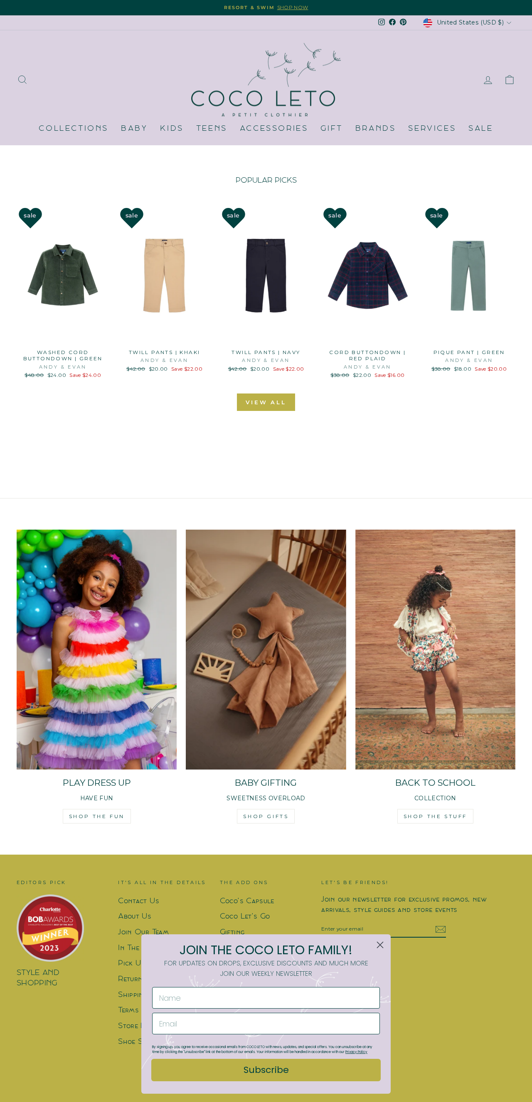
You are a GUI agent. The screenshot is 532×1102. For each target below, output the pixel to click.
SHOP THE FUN (97, 816)
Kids (171, 128)
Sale (480, 128)
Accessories (274, 128)
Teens (211, 128)
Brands (375, 128)
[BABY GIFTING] (266, 650)
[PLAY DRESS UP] (97, 650)
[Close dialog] (380, 945)
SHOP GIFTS (265, 816)
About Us (134, 916)
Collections (73, 128)
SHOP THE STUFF (435, 816)
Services (432, 128)
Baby (134, 128)
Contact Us (138, 901)
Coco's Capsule (247, 901)
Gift (331, 128)
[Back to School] (435, 650)
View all (266, 402)
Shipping (133, 995)
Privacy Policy (356, 1052)
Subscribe (266, 1069)
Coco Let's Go (245, 916)
